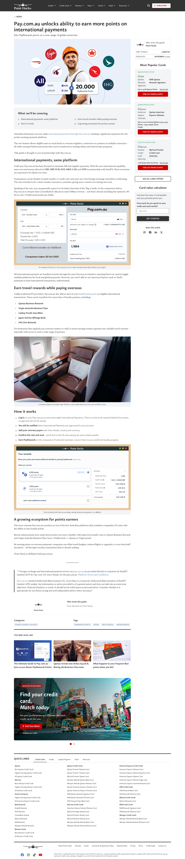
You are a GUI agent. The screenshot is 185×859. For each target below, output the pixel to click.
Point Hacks (38, 610)
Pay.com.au (22, 580)
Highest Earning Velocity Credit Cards (28, 787)
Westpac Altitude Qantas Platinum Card (81, 783)
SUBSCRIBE (161, 5)
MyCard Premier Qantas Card (78, 776)
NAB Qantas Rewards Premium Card (80, 798)
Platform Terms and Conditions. (93, 574)
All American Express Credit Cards (27, 801)
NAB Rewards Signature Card (130, 808)
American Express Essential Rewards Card (134, 783)
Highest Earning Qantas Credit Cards (28, 773)
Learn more (164, 122)
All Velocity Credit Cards (23, 790)
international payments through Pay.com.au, (69, 134)
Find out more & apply (153, 94)
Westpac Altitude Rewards (24, 826)
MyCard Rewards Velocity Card (78, 819)
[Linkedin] (155, 232)
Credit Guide (150, 846)
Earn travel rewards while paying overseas (97, 119)
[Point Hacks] (38, 604)
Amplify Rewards (21, 808)
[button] (71, 744)
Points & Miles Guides (26, 624)
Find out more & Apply (153, 132)
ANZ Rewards (20, 812)
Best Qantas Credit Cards (24, 769)
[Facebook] (150, 232)
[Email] (144, 232)
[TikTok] (33, 855)
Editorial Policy (122, 846)
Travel (100, 6)
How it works (27, 123)
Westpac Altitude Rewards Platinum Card (134, 822)
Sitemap (78, 846)
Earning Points (82, 624)
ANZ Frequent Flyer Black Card (78, 801)
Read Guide (164, 89)
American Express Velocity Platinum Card (82, 808)
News (90, 6)
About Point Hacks (65, 846)
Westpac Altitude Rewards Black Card (133, 819)
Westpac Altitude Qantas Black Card (80, 780)
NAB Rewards (20, 822)
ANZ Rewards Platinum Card (129, 794)
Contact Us (162, 846)
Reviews (78, 6)
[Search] (147, 5)
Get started (152, 218)
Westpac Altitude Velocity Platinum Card (81, 826)
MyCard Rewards (21, 819)
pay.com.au (78, 571)
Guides (50, 6)
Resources (123, 6)
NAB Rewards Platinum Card (129, 812)
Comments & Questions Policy (103, 846)
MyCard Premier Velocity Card (78, 815)
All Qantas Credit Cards (23, 776)
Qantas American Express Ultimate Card (82, 787)
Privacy (132, 846)
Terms (140, 846)
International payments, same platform (39, 119)
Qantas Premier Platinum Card (78, 769)
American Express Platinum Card (131, 769)
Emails (86, 846)
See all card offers (153, 179)
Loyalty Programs (64, 759)
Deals (111, 6)
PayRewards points (88, 294)
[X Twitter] (161, 232)
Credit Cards (64, 6)
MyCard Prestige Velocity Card (78, 812)
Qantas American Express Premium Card (82, 790)
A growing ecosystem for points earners (96, 123)
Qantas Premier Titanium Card (78, 773)
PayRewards (123, 624)
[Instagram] (27, 855)
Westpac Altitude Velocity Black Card (80, 822)
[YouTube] (40, 855)
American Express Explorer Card (131, 776)
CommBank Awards (22, 815)
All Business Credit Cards (24, 836)
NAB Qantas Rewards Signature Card (80, 794)
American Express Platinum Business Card (134, 773)
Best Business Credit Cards (24, 833)
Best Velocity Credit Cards (24, 783)
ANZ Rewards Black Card (128, 790)
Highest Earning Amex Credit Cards (28, 798)
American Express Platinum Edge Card (133, 780)
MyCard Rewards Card (127, 801)
